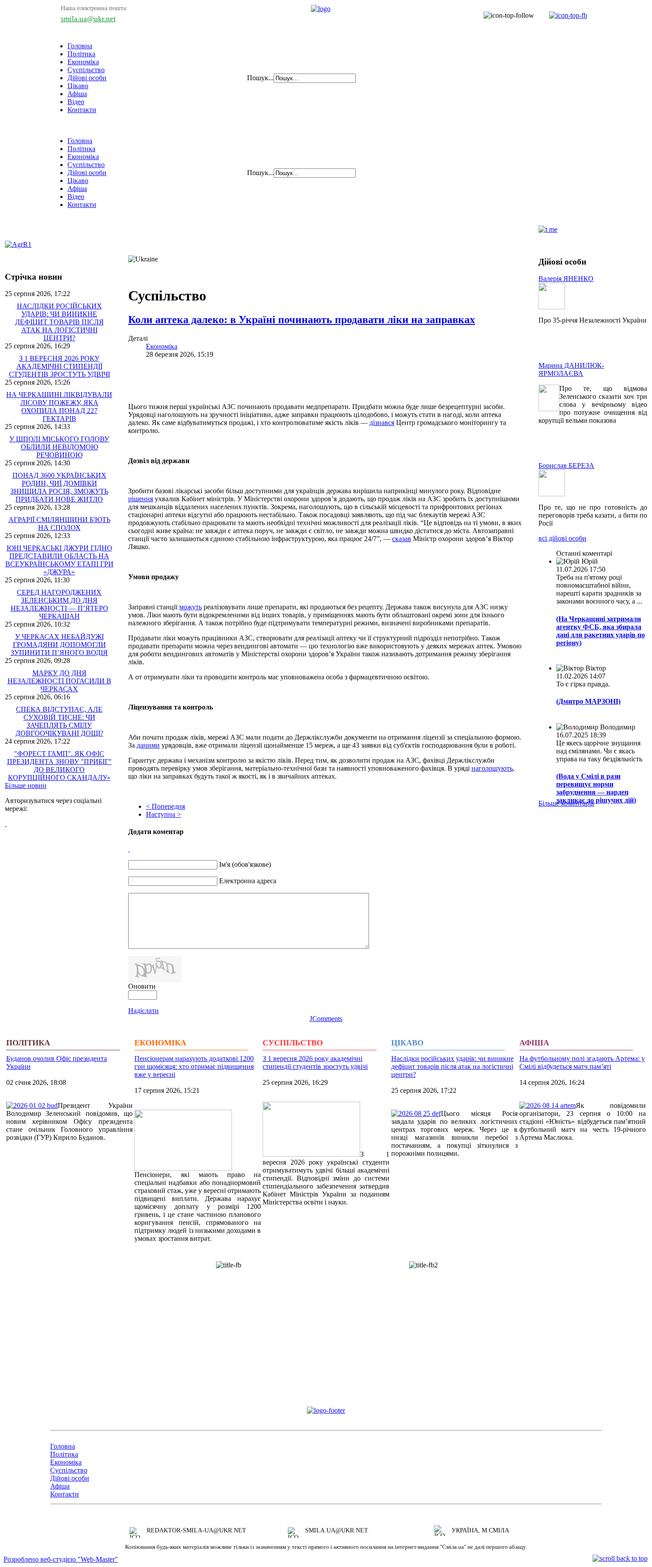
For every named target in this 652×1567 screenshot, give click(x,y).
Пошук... (260, 78)
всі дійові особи (562, 538)
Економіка (83, 62)
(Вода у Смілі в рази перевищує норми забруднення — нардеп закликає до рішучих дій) (596, 788)
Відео (75, 101)
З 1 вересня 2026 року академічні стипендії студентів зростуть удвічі (59, 366)
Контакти (81, 109)
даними (148, 745)
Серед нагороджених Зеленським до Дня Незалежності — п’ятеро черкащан (59, 604)
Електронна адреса (247, 881)
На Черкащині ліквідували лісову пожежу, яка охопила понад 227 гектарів (59, 406)
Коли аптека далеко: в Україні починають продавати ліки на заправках (301, 319)
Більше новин (26, 785)
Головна (79, 46)
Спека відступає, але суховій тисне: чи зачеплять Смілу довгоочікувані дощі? (59, 721)
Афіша (77, 93)
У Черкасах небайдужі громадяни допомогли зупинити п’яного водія (59, 644)
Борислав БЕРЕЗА (566, 465)
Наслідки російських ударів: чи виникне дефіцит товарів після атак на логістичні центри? (59, 322)
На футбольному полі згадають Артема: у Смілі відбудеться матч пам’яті (582, 1062)
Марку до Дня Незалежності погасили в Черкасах (59, 681)
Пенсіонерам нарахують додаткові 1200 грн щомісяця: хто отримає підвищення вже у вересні (194, 1066)
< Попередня (165, 806)
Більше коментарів (566, 803)
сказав (401, 538)
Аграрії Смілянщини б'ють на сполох (59, 523)
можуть (190, 607)
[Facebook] (6, 823)
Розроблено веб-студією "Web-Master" (61, 1559)
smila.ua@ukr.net (88, 19)
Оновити (142, 986)
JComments (326, 1018)
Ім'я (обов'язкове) (245, 864)
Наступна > (163, 814)
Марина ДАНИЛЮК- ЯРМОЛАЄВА (571, 369)
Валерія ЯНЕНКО (565, 278)
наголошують (492, 768)
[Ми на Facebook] (564, 15)
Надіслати (143, 1010)
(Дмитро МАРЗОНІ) (588, 701)
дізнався (381, 422)
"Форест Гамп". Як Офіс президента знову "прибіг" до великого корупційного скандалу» (59, 765)
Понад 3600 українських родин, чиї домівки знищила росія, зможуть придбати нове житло (59, 487)
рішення (140, 499)
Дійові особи (86, 78)
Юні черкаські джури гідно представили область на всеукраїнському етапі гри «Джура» (59, 560)
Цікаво (77, 86)
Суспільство (86, 70)
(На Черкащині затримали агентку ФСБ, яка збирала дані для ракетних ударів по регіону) (600, 631)
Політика (81, 54)
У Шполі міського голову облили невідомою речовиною (59, 447)
